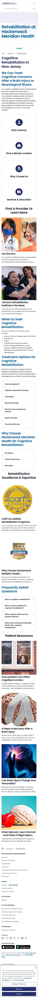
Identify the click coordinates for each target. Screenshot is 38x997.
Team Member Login (8, 918)
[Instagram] (6, 938)
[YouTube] (22, 938)
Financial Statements (8, 964)
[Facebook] (3, 938)
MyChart (9, 955)
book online (16, 955)
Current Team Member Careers (12, 908)
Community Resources (9, 873)
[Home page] (3, 53)
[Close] (36, 968)
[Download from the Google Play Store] (23, 947)
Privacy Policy (19, 980)
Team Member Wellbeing (10, 921)
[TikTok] (26, 938)
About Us (5, 857)
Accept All (19, 994)
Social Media (6, 863)
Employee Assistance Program (12, 912)
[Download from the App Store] (8, 947)
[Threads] (14, 938)
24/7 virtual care (30, 953)
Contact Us (5, 867)
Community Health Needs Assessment (15, 870)
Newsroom (5, 876)
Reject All (19, 989)
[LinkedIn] (10, 938)
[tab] (17, 48)
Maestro (4, 900)
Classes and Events (8, 860)
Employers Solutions (8, 930)
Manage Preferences (19, 984)
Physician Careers (8, 891)
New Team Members (9, 915)
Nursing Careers (7, 888)
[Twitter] (18, 938)
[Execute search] (34, 8)
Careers (4, 885)
